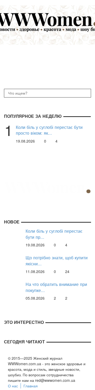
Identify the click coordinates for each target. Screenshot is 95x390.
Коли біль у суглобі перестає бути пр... (54, 234)
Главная (30, 385)
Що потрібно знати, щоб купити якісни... (57, 260)
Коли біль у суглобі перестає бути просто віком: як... (49, 130)
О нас (13, 385)
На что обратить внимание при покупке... (56, 287)
